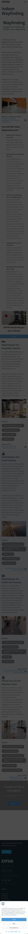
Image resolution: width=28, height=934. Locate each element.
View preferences (14, 927)
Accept (14, 919)
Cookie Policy (10, 931)
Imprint (18, 931)
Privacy (15, 931)
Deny (14, 923)
